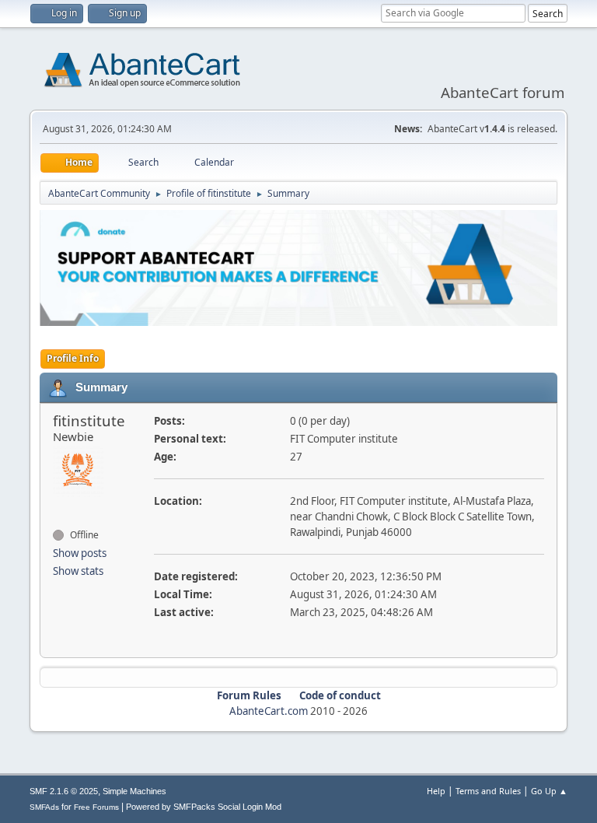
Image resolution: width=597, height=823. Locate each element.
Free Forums (96, 807)
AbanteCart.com (268, 711)
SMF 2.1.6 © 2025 (64, 791)
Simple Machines (134, 791)
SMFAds (44, 807)
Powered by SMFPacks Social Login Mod (203, 806)
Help (436, 791)
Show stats (78, 571)
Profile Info (73, 358)
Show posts (79, 553)
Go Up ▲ (549, 791)
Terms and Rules (488, 791)
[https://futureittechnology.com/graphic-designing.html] (59, 507)
